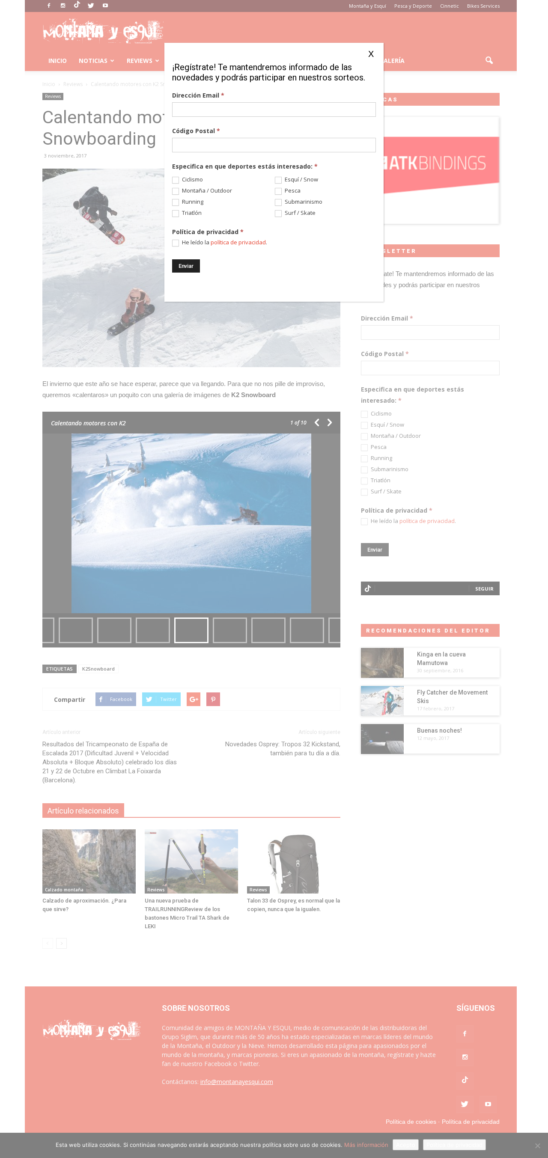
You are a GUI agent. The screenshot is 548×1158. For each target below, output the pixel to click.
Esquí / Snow (300, 179)
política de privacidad (238, 242)
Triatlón (191, 213)
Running (192, 201)
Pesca (292, 190)
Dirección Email (198, 95)
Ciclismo (192, 179)
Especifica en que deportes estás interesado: (245, 166)
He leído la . (224, 242)
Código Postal (196, 131)
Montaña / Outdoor (206, 190)
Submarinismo (302, 201)
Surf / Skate (299, 213)
